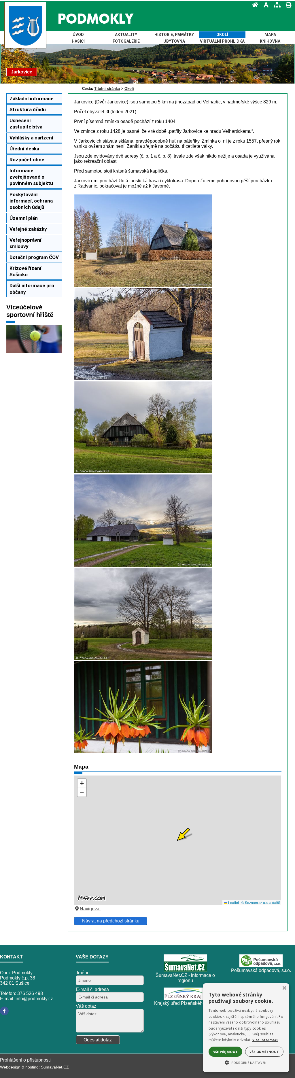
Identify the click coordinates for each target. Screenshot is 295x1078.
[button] (246, 1062)
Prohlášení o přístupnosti (25, 1060)
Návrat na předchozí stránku (110, 920)
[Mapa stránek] (275, 4)
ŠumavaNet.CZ (55, 1067)
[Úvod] (253, 4)
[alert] (246, 1027)
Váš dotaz (86, 1006)
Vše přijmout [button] (225, 1051)
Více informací (265, 1040)
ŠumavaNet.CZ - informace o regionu (185, 978)
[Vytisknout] (286, 4)
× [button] (284, 988)
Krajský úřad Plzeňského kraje (185, 1003)
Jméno (83, 972)
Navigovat (90, 908)
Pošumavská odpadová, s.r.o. (261, 970)
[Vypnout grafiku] (264, 4)
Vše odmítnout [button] (264, 1051)
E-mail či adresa (92, 989)
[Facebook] (4, 1011)
